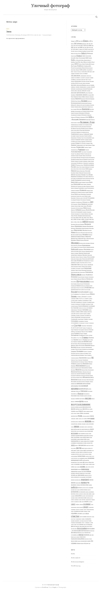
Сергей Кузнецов (74, 306)
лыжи (74, 448)
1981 (92, 45)
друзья (80, 418)
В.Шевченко (82, 117)
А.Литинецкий (83, 75)
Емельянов (77, 159)
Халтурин (83, 347)
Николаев (84, 255)
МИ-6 (91, 217)
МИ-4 (88, 217)
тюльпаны (78, 522)
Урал (89, 339)
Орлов (86, 266)
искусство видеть (80, 431)
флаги (85, 526)
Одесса (89, 262)
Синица (78, 311)
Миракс (83, 236)
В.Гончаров (76, 113)
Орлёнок (89, 266)
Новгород (81, 257)
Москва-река (82, 243)
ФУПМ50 (90, 341)
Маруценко (78, 230)
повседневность (75, 477)
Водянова (73, 128)
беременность (86, 393)
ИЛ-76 (78, 168)
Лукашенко (89, 212)
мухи (78, 458)
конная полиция (80, 439)
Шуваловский (91, 369)
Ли (76, 208)
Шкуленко (73, 369)
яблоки (82, 543)
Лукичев (72, 213)
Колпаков (73, 190)
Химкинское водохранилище (88, 349)
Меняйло (85, 234)
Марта (72, 230)
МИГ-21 (80, 219)
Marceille (79, 60)
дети (80, 415)
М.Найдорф (81, 215)
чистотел (87, 538)
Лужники (84, 212)
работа (74, 487)
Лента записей (75, 558)
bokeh (86, 49)
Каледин (92, 178)
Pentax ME (88, 64)
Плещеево (89, 279)
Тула (81, 337)
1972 (75, 45)
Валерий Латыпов (79, 119)
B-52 (83, 49)
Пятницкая (88, 285)
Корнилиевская (74, 192)
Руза (72, 294)
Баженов (76, 96)
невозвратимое (74, 462)
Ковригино (81, 188)
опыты (78, 466)
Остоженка (78, 268)
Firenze (79, 53)
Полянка (75, 283)
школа (73, 541)
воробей (80, 407)
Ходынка (80, 351)
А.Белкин (73, 73)
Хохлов (73, 353)
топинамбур (88, 518)
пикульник (81, 475)
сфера (87, 513)
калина (83, 433)
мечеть (83, 454)
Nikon (82, 62)
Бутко (91, 111)
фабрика (81, 524)
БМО (93, 94)
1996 (92, 47)
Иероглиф (87, 170)
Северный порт (79, 302)
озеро (81, 464)
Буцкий (72, 113)
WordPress (45, 587)
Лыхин (82, 213)
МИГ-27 (72, 221)
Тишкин (90, 331)
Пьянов (78, 285)
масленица (89, 450)
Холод (85, 351)
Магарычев (73, 224)
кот (79, 441)
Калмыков (78, 180)
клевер (81, 437)
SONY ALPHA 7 (83, 69)
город (81, 411)
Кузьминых (91, 198)
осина (86, 466)
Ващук (75, 122)
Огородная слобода (84, 262)
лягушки (89, 448)
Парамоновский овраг (75, 272)
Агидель (80, 83)
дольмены (73, 418)
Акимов (84, 83)
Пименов (79, 278)
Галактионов (75, 134)
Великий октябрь (88, 124)
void (83, 71)
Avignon (80, 49)
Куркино (88, 199)
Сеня (91, 304)
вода (81, 401)
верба (77, 398)
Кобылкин (76, 188)
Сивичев (90, 307)
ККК (90, 176)
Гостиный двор (74, 141)
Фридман (92, 345)
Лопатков (83, 210)
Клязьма (92, 186)
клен (84, 437)
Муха (77, 245)
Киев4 (72, 184)
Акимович (88, 83)
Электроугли (73, 373)
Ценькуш (89, 357)
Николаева (90, 255)
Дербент (86, 147)
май (72, 450)
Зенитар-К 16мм (80, 165)
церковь (86, 535)
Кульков (78, 199)
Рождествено (81, 289)
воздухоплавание (80, 404)
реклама (85, 489)
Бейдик (73, 101)
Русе (80, 294)
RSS (86, 67)
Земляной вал (91, 163)
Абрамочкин (78, 81)
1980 (90, 45)
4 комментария (46, 35)
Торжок (81, 333)
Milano (82, 60)
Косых (72, 194)
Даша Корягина (88, 145)
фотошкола (74, 532)
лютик (85, 448)
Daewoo (76, 51)
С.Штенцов (73, 298)
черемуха (82, 537)
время (73, 409)
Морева (82, 240)
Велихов (72, 126)
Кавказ (74, 178)
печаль (73, 475)
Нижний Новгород (89, 251)
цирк (90, 534)
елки (88, 418)
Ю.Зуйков (88, 373)
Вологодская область (75, 130)
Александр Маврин (81, 85)
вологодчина (75, 407)
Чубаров (73, 363)
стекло (81, 509)
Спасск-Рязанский (75, 317)
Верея (76, 126)
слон (83, 501)
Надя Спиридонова (88, 247)
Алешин (92, 85)
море (90, 456)
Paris (83, 64)
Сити (81, 311)
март (84, 450)
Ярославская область (81, 381)
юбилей (78, 543)
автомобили (86, 383)
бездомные (90, 391)
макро (74, 450)
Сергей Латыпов (83, 306)
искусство (74, 431)
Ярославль (73, 381)
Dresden (88, 51)
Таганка (84, 327)
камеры (86, 433)
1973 (77, 45)
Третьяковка (75, 335)
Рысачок (88, 294)
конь (85, 439)
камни (90, 433)
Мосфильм (88, 243)
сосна (92, 504)
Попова (78, 283)
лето (73, 445)
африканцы (73, 391)
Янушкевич (91, 379)
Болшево (72, 106)
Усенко (91, 339)
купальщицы (79, 443)
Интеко (73, 174)
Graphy (54, 587)
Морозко (86, 240)
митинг (90, 454)
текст (74, 518)
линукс (76, 445)
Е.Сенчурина (73, 157)
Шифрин (90, 367)
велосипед (73, 398)
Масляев (90, 230)
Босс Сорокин (74, 109)
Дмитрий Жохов (74, 149)
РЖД (91, 285)
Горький (86, 139)
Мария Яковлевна (85, 228)
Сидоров (79, 309)
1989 (81, 47)
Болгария (92, 105)
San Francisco (90, 67)
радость (84, 487)
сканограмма (88, 499)
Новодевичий (90, 257)
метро (80, 454)
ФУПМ (86, 341)
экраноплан (84, 541)
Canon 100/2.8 (91, 49)
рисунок (73, 493)
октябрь (90, 464)
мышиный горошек (84, 458)
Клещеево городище (81, 186)
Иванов (73, 171)
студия (79, 513)
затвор (87, 423)
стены (84, 509)
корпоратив (74, 441)
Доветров (87, 149)
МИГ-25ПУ (92, 219)
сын (81, 516)
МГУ (80, 217)
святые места (90, 497)
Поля (72, 283)
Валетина (88, 119)
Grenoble (73, 58)
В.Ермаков (81, 113)
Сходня (77, 325)
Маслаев (85, 230)
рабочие (80, 487)
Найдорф (74, 249)
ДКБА (91, 143)
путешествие (84, 485)
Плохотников (73, 281)
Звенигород (80, 163)
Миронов (88, 236)
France (79, 56)
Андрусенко (74, 90)
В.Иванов (87, 113)
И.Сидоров (91, 167)
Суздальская (91, 323)
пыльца (90, 484)
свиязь (76, 497)
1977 (82, 45)
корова (88, 439)
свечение (73, 497)
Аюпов (85, 95)
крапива (85, 441)
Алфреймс (73, 87)
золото (85, 426)
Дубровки (73, 155)
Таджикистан (89, 327)
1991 (83, 47)
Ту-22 (78, 337)
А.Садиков (77, 77)
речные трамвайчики (89, 491)
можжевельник (74, 456)
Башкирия (92, 98)
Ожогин (74, 264)
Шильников (84, 367)
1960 (87, 43)
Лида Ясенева (80, 208)
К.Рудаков (85, 176)
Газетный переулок (85, 132)
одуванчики (77, 464)
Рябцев (92, 294)
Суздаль (86, 323)
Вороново (87, 130)
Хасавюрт (73, 349)
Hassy (77, 58)
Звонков (85, 163)
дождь (92, 416)
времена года (86, 407)
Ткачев (72, 333)
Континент (77, 190)
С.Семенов (89, 296)
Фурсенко (79, 347)
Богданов (83, 105)
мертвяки (73, 454)
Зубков (77, 167)
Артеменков (81, 92)
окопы (87, 464)
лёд (92, 448)
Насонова (87, 249)
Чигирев (86, 361)
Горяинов (90, 139)
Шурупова (74, 371)
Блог (7, 29)
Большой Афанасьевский (80, 106)
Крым (86, 196)
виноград (73, 401)
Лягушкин (91, 213)
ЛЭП (72, 204)
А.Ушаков (73, 79)
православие (78, 482)
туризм (73, 522)
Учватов (75, 341)
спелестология (79, 507)
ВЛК (90, 117)
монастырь (81, 456)
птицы (78, 484)
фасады (85, 524)
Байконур (88, 96)
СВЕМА (77, 298)
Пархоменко (82, 272)
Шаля (81, 363)
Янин (88, 379)
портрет (85, 479)
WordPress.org (75, 566)
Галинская (81, 134)
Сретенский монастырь (85, 317)
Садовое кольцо (74, 300)
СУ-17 (83, 298)
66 (88, 41)
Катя (90, 182)
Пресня (81, 283)
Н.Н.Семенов (80, 247)
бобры (78, 395)
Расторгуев (82, 287)
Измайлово (73, 172)
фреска (80, 532)
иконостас (87, 429)
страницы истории (78, 511)
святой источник (82, 497)
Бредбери (92, 109)
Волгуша (87, 128)
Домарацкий (89, 151)
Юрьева (78, 377)
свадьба (83, 495)
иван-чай (73, 429)
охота (92, 466)
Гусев (83, 143)
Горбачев (73, 139)
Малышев (82, 224)
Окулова (81, 264)
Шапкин (73, 365)
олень (93, 464)
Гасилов (77, 135)
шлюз (76, 541)
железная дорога (74, 421)
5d (75, 41)
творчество (89, 516)
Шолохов (83, 369)
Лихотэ (73, 210)
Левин (79, 206)
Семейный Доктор (90, 302)
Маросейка (91, 228)
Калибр (73, 180)
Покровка (92, 281)
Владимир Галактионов (86, 126)
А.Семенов (82, 77)
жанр (92, 418)
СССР (80, 298)
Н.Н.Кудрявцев (74, 247)
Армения (73, 92)
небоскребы (86, 460)
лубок (92, 445)
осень (82, 466)
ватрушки (89, 395)
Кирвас (85, 184)
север (72, 499)
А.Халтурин (78, 79)
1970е (72, 45)
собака (77, 504)
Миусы (85, 238)
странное (85, 511)
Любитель (86, 213)
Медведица (90, 232)
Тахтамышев (81, 329)
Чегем (76, 360)
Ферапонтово (89, 343)
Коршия (86, 192)
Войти (73, 553)
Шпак (86, 369)
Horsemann (82, 58)
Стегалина (74, 321)
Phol (72, 66)
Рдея (93, 287)
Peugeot (92, 64)
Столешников (81, 321)
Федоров (72, 343)
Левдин (76, 206)
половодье (77, 479)
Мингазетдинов (76, 236)
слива (80, 501)
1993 (88, 47)
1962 (90, 43)
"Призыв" (73, 41)
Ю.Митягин (78, 375)
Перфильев (89, 274)
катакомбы (86, 435)
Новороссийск (79, 258)
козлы (90, 437)
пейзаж (88, 471)
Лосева (92, 210)
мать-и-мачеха (84, 452)
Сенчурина (88, 304)
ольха (72, 466)
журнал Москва (74, 423)
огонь (72, 464)
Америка (89, 87)
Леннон (85, 206)
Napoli (76, 62)
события (81, 504)
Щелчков (79, 371)
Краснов (88, 194)
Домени (72, 153)
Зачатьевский (74, 163)
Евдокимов (83, 157)
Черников (85, 360)
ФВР (83, 341)
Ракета (78, 287)
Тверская (86, 329)
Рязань (74, 296)
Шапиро (90, 363)
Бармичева (83, 98)
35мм (85, 40)
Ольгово (79, 266)
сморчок (90, 501)
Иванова (78, 170)
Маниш (85, 226)
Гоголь (92, 137)
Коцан (79, 194)
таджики (84, 516)
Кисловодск (74, 186)
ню (84, 462)
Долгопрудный (76, 152)
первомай (77, 473)
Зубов (80, 167)
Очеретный (87, 268)
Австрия (91, 81)
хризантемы (87, 532)
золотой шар (89, 426)
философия (82, 526)
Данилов (73, 145)
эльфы (88, 541)
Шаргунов (88, 365)
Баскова (88, 98)
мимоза (86, 454)
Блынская (79, 105)
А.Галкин (85, 73)
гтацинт (78, 413)
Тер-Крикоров (78, 331)
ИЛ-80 (83, 168)
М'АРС (76, 215)
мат (93, 450)
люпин (83, 448)
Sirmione (77, 69)
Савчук (86, 298)
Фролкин (73, 347)
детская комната (85, 416)
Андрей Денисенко (87, 88)
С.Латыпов (84, 296)
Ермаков (85, 159)
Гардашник (73, 135)
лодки (87, 445)
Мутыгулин (73, 245)
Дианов (89, 147)
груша (75, 413)
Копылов (88, 190)
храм (83, 532)
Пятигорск (83, 285)
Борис (86, 106)
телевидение (78, 518)
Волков (91, 128)
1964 (92, 43)
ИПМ (86, 168)
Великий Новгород (74, 124)
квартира (91, 435)
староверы (73, 509)
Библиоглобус (74, 105)
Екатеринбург (92, 157)
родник (84, 493)
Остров (82, 268)
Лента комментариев (77, 562)
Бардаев (78, 98)
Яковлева (74, 379)
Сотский (86, 315)
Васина (72, 122)
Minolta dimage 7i (87, 60)
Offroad (92, 62)
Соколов (81, 313)
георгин (90, 409)
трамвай (72, 520)
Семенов (73, 304)
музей (72, 458)
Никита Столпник (74, 253)
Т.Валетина (83, 325)
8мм (79, 41)
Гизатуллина (88, 136)
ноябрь (81, 462)
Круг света (82, 196)
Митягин (80, 238)
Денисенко (80, 147)
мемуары (90, 452)
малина (78, 450)
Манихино (78, 226)
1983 (72, 47)
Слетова (89, 311)
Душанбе (81, 155)
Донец (82, 153)
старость (77, 509)
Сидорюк (85, 310)
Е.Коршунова (88, 155)
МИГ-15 (76, 219)
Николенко (73, 257)
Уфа (72, 341)
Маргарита (73, 228)
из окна (82, 429)
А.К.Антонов (75, 75)
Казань (83, 178)
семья (80, 499)
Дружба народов (87, 153)
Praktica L (80, 66)
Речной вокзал (74, 289)
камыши (77, 435)
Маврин (91, 222)
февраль (89, 524)
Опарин (83, 266)
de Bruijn (80, 51)
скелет (72, 501)
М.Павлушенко (88, 215)
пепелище (73, 473)
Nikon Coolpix (87, 62)
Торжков (77, 333)
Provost (73, 67)
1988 (79, 47)
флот (88, 526)
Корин (91, 190)
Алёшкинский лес (83, 87)
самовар (72, 495)
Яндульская (84, 379)
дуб (82, 418)
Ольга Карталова (74, 266)
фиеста (73, 526)
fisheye (84, 53)
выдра (81, 409)
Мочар (92, 243)
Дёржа (84, 155)
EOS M (92, 51)
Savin (72, 69)
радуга (87, 487)
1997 (72, 49)
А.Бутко (81, 73)
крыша (92, 441)
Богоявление (87, 105)
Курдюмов (83, 199)
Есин (93, 159)
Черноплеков (75, 361)
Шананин (86, 363)
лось (90, 445)
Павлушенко (89, 270)
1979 (87, 45)
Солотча (84, 313)
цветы (81, 535)
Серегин (75, 308)
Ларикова (84, 204)
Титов (86, 331)
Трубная (90, 335)
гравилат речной (89, 411)
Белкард (79, 101)
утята (78, 524)
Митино (73, 238)
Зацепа (92, 161)
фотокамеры (85, 530)
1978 (85, 45)
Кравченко (83, 194)
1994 (90, 47)
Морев (78, 240)
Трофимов (82, 335)
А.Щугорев (83, 79)
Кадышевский (79, 178)
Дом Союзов (83, 151)
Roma (83, 67)
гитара (76, 411)
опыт (76, 466)
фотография (82, 528)
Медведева (84, 232)
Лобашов (78, 210)
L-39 (76, 60)
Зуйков (83, 167)
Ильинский (81, 172)
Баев (72, 96)
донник (76, 418)
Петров (79, 277)
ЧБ (92, 357)
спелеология (73, 507)
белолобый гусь (74, 393)
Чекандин (80, 360)
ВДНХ (86, 117)
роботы (76, 493)
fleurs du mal (73, 55)
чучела (90, 538)
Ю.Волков (83, 373)
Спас (90, 315)
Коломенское (90, 188)
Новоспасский (86, 258)
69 (90, 41)
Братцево (86, 109)
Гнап (82, 137)
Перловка (83, 274)
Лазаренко (75, 204)
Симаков (73, 311)
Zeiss (91, 71)
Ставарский (74, 319)
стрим (89, 511)
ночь (78, 462)
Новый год (80, 260)
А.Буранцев (77, 73)
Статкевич (90, 319)
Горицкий (77, 139)
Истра (91, 174)
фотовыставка (74, 528)
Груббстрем (89, 141)
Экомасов (89, 371)
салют (93, 493)
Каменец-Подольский (85, 180)
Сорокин (73, 315)
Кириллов (89, 184)
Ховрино (73, 351)
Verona (78, 71)
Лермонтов (73, 208)
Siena (74, 69)
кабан (79, 433)
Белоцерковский (84, 103)
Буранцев (84, 111)
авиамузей (73, 383)
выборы (77, 409)
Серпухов (81, 307)
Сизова (90, 309)
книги (87, 437)
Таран (72, 329)
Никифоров (79, 255)
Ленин (82, 206)
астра (89, 388)
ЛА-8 (89, 202)
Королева (83, 192)
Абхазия (87, 81)
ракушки (73, 489)
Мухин (80, 245)
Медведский (74, 234)
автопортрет (75, 386)
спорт (85, 507)
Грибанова (83, 141)
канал (81, 435)
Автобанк (73, 83)
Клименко (88, 186)
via (80, 71)
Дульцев (77, 155)
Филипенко (73, 345)
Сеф (87, 307)
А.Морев (72, 77)
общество (91, 462)
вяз (88, 409)
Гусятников (87, 143)
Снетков (77, 313)
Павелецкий (84, 270)
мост (93, 456)
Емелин (73, 159)
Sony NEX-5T (89, 69)
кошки (82, 441)
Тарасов (76, 329)
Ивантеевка (82, 170)
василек (85, 395)
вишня (77, 401)
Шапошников (81, 366)
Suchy (72, 71)
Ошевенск (73, 270)
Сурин (72, 325)
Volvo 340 (86, 71)
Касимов (87, 182)
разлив (91, 487)
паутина (84, 471)
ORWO (76, 64)
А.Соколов (87, 77)
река (81, 489)
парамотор (74, 471)
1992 (85, 47)
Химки (80, 349)
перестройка (88, 473)
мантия (81, 450)
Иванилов (90, 168)
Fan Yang (76, 53)
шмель (79, 541)
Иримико (83, 174)
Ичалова (73, 176)
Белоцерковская (76, 103)
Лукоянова (77, 213)
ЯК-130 (81, 377)
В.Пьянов (77, 117)
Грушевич (73, 143)
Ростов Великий (82, 292)
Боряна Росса (90, 106)
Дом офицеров (77, 153)
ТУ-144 (76, 327)
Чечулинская (81, 361)
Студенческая (81, 323)
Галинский (86, 134)
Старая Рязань (80, 319)
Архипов (73, 94)
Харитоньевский (88, 347)
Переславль (76, 274)
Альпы (77, 87)
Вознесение (78, 128)
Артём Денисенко (88, 92)
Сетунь (84, 307)
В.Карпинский (74, 115)
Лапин (79, 204)
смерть (86, 501)
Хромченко (83, 358)
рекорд (89, 489)
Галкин (91, 134)
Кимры (82, 184)
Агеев (77, 83)
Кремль (78, 196)
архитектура (83, 389)
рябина (90, 493)
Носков (91, 260)
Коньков (83, 190)
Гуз (80, 143)
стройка (74, 513)
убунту (83, 522)
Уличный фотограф (50, 5)
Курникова (73, 202)
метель (77, 454)
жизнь (88, 421)
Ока (78, 264)
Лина (85, 208)
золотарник (81, 426)
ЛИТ (91, 202)
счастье (75, 516)
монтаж (87, 456)
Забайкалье (85, 161)
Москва (75, 242)
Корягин (91, 192)
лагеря (88, 443)
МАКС (77, 217)
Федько (76, 343)
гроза (72, 413)
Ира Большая (78, 174)
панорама (85, 469)
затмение (91, 423)
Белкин (84, 101)
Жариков (76, 161)
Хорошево (90, 351)
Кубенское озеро (79, 198)
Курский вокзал (79, 202)
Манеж (72, 226)
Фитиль (77, 345)
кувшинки (73, 443)
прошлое (73, 485)
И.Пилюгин (87, 167)
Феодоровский (82, 343)
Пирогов (84, 278)
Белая (76, 101)
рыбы (87, 493)
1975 (79, 45)
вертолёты (82, 398)
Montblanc (73, 62)
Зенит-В (73, 165)
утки (75, 524)
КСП (72, 178)
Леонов (89, 206)
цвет (77, 534)
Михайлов (73, 240)
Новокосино (73, 258)
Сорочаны (82, 315)
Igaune (90, 58)
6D (77, 41)
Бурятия (88, 111)
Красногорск (73, 196)
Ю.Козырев (73, 375)
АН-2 (87, 79)
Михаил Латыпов (90, 238)
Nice (79, 62)
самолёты (78, 496)
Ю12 (72, 377)
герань (73, 411)
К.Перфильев (79, 176)
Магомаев (78, 224)
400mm (79, 43)
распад (78, 489)
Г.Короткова (73, 132)
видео (93, 398)
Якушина (80, 379)
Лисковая (89, 208)
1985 (74, 47)
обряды (86, 462)
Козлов (85, 188)
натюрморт (75, 460)
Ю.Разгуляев (89, 375)
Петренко (74, 277)
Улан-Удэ (80, 339)
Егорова (87, 157)
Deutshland (84, 51)
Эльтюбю (78, 373)
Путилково (86, 283)
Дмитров (81, 149)
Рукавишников (76, 294)
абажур (91, 381)
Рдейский (88, 287)
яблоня (86, 543)
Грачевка (79, 141)
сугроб (83, 513)
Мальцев (87, 224)
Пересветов (89, 272)
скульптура (76, 501)
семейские (76, 499)
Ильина (77, 172)
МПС (81, 221)
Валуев (93, 119)
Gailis (83, 55)
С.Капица (79, 296)
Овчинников (73, 262)
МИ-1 (83, 217)
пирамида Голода (88, 475)
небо (81, 460)
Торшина (85, 333)
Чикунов (90, 361)
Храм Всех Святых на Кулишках (82, 353)
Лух (80, 213)
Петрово (82, 277)
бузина (82, 395)
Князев (72, 188)
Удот (72, 339)
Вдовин (78, 122)
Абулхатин (83, 81)
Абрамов (72, 81)
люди (78, 447)
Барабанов (73, 98)
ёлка (89, 543)
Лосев (88, 210)
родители (81, 493)
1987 (76, 47)
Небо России (74, 251)
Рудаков (90, 292)
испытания (90, 431)
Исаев (87, 174)
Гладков (79, 137)
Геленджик (81, 135)
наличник (91, 458)
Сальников (80, 300)
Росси (85, 289)
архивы (75, 388)
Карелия (79, 182)
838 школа (84, 43)
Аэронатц (79, 95)
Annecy (77, 49)
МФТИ (85, 221)
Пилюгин (76, 278)
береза (80, 393)
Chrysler (72, 51)
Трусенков (73, 337)
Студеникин (74, 323)
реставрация (82, 491)
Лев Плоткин (90, 204)
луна (72, 448)
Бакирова (92, 96)
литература (82, 445)
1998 (74, 49)
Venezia (75, 71)
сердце (83, 499)
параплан (80, 471)
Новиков (85, 257)
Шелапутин (73, 367)
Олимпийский (90, 264)
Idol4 (86, 58)
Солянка (88, 313)
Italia (73, 60)
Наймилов (80, 249)
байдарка (84, 391)
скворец (93, 499)
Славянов (85, 311)
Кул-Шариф (73, 199)
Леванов (72, 206)
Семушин (83, 304)
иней (92, 429)
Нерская (83, 251)
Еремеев (81, 159)
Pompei (75, 66)
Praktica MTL (87, 66)
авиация (79, 383)
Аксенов (73, 85)
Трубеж (86, 335)
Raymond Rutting (78, 67)
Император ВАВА (87, 172)
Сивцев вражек (74, 309)
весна (88, 398)
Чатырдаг (73, 360)
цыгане (78, 536)
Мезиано (80, 234)
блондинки (74, 395)
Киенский (77, 184)
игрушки (77, 429)
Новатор (77, 257)
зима (76, 426)
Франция (87, 345)
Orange (72, 64)
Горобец (82, 139)
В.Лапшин (79, 115)
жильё (93, 421)
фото (91, 526)
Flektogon (90, 53)
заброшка (80, 423)
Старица (86, 319)
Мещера (90, 234)
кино (72, 437)
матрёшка (73, 452)
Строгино (86, 321)
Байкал (80, 96)
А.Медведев (88, 75)
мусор (75, 458)
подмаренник (82, 477)
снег (73, 504)
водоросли (86, 401)
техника (83, 518)
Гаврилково (78, 132)
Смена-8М (73, 313)
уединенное (87, 522)
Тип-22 (83, 331)
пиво (76, 475)
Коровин (79, 192)
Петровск (86, 277)
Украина (75, 339)
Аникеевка (79, 90)
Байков (84, 96)
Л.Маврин (84, 202)
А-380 (93, 71)
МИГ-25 (87, 219)
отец (89, 466)
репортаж (74, 492)
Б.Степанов (89, 94)
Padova (80, 64)
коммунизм (74, 439)
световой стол (89, 495)
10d (81, 41)
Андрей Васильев (79, 88)
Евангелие (78, 157)
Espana (72, 53)
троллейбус (77, 520)
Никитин (81, 253)
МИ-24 (72, 219)
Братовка (79, 109)
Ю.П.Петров (83, 375)
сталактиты (91, 507)
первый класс (82, 473)
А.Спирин (91, 77)
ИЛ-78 (81, 168)
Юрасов (74, 377)
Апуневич (88, 90)
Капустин (74, 182)
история (74, 433)
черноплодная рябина (78, 538)
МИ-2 (85, 217)
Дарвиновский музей (81, 145)
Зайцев (89, 161)
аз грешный (83, 386)
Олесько (85, 264)
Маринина (79, 228)
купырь (85, 443)
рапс (76, 489)
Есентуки (90, 159)
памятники (74, 469)
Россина (88, 289)
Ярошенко (88, 381)
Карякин (83, 182)
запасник (84, 423)
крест (88, 441)
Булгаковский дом (78, 111)
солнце (87, 504)
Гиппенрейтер (74, 137)
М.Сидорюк (73, 217)
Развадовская (74, 287)
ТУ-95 (72, 328)
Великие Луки (87, 122)
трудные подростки (84, 520)
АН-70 (90, 79)
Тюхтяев (91, 337)
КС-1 (92, 176)
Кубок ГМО (85, 198)
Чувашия (78, 363)
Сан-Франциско (85, 300)
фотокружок (91, 530)
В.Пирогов (73, 117)
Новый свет (87, 260)
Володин (82, 130)
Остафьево (73, 268)
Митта (76, 238)
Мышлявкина (86, 245)
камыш (73, 435)
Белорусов (89, 101)
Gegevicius (88, 56)
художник (73, 534)
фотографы (77, 530)
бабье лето (78, 391)
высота (85, 409)
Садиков (90, 298)
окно (84, 464)
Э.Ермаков (84, 371)
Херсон (77, 349)
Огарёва (77, 262)
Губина (77, 143)
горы (84, 411)
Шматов (78, 370)
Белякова (89, 103)
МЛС (79, 221)
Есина (72, 161)
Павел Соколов (78, 270)
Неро (80, 251)
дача (81, 413)
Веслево (79, 126)
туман (89, 520)
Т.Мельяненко (89, 325)
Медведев (78, 232)
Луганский (79, 212)
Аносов (84, 90)
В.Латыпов (84, 115)
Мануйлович (90, 226)
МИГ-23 (84, 219)
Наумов (91, 249)
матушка (77, 452)
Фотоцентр (82, 345)
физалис (77, 526)
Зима (8, 31)
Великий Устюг (82, 124)
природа (85, 482)
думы (85, 418)
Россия (74, 292)
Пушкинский (73, 285)
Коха (76, 194)
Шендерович (78, 367)
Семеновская (77, 304)
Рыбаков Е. (83, 294)
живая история (81, 421)
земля (72, 426)
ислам (85, 431)
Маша (73, 232)
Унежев (85, 339)
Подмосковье (83, 281)
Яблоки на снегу (88, 377)
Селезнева (84, 302)
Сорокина (78, 315)
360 (75, 43)
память (79, 469)
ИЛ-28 (75, 168)
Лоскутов (73, 212)
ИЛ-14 (72, 168)
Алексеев (88, 85)
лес (92, 443)
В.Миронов (89, 115)
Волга (83, 128)
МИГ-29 (75, 221)
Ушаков (80, 341)
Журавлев (81, 161)
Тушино (85, 337)
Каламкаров (87, 178)
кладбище (77, 437)
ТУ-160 (80, 328)
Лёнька (72, 215)
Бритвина (73, 111)
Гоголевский (87, 137)
